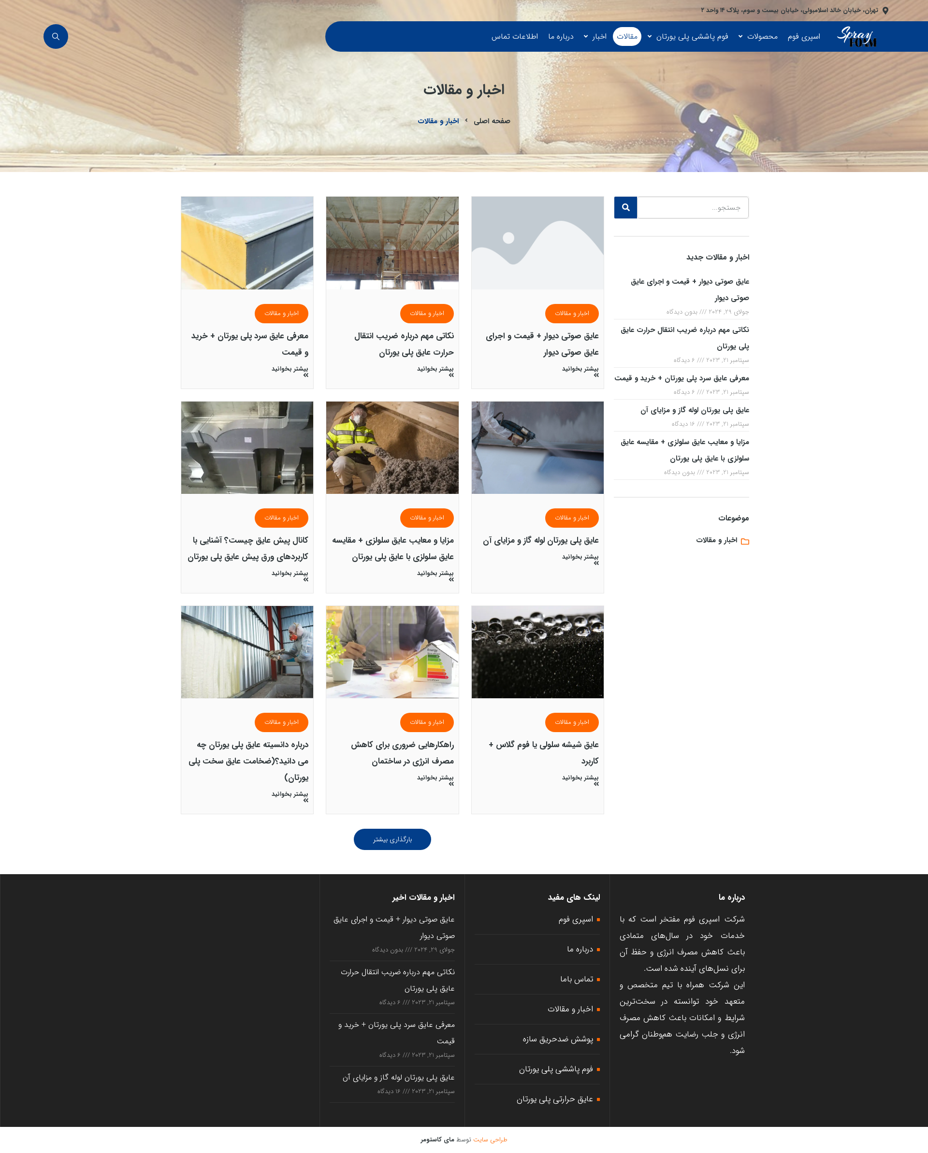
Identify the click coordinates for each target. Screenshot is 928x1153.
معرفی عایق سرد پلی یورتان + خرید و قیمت (681, 378)
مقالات (627, 36)
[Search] (625, 207)
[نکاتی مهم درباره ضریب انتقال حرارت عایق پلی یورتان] (392, 243)
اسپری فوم (804, 36)
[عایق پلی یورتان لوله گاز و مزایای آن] (538, 448)
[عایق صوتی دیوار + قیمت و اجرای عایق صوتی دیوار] (538, 243)
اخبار (600, 36)
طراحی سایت (490, 1140)
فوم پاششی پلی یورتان (692, 36)
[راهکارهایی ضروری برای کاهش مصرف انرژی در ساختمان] (392, 652)
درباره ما (561, 36)
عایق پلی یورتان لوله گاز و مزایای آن (694, 410)
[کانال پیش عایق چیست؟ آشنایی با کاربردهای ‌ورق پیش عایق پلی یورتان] (247, 448)
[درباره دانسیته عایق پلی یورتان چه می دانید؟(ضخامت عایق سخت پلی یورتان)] (247, 652)
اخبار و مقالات (572, 313)
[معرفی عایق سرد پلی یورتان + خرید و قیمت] (247, 243)
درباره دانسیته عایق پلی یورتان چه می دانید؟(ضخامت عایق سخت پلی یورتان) (248, 761)
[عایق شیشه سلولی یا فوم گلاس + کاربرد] (538, 652)
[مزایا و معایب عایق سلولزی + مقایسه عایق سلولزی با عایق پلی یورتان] (392, 448)
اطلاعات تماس (515, 36)
